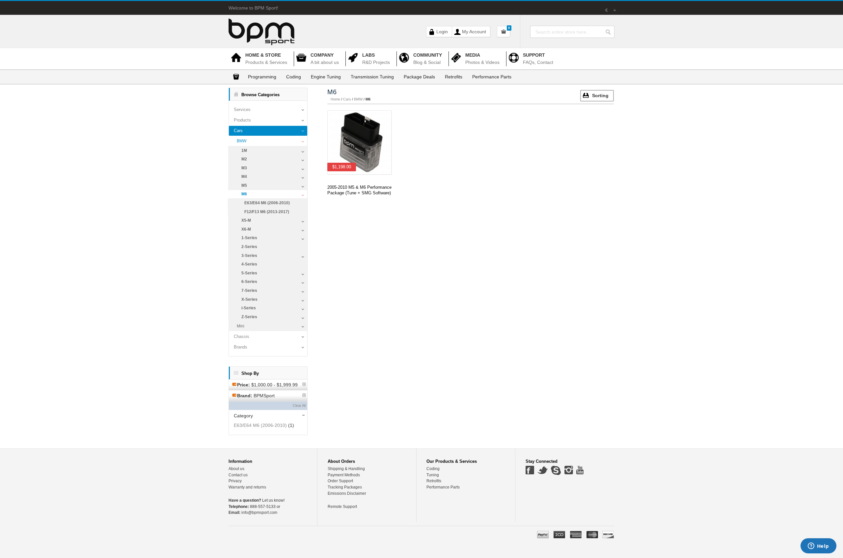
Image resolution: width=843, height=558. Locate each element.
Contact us (238, 475)
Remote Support (342, 506)
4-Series (249, 264)
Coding (433, 468)
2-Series (249, 246)
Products (242, 120)
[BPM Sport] (261, 28)
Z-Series (249, 317)
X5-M (246, 220)
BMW (241, 141)
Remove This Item (304, 384)
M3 (244, 168)
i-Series (248, 308)
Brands (240, 347)
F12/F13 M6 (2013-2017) (266, 211)
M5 (244, 185)
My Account (474, 31)
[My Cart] (503, 31)
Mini (240, 326)
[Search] (610, 30)
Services (242, 109)
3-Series (249, 255)
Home (335, 99)
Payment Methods (344, 475)
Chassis (241, 336)
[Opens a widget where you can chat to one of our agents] (818, 546)
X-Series (249, 299)
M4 (244, 176)
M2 (244, 159)
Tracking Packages (345, 487)
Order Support (340, 481)
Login (442, 31)
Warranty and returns (247, 487)
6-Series (249, 281)
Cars (238, 130)
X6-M (246, 229)
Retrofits (433, 481)
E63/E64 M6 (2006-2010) (267, 203)
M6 (244, 194)
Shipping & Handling (346, 468)
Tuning (432, 475)
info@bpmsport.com (253, 512)
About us (236, 468)
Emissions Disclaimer (347, 493)
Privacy (235, 481)
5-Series (249, 273)
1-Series (249, 238)
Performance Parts (443, 487)
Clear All (299, 405)
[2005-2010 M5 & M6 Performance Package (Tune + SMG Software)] (359, 142)
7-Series (249, 290)
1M (244, 150)
